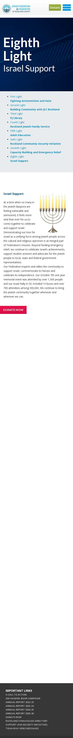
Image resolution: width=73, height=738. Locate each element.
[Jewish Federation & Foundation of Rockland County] (16, 8)
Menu (67, 7)
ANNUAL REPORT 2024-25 (20, 709)
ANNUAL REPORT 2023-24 (20, 705)
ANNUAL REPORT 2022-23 (20, 702)
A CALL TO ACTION (16, 694)
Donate (55, 7)
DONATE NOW (13, 717)
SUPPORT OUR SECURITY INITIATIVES (26, 724)
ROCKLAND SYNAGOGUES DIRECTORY (26, 720)
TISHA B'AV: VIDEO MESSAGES (22, 728)
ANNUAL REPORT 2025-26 (20, 713)
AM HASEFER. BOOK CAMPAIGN (23, 698)
